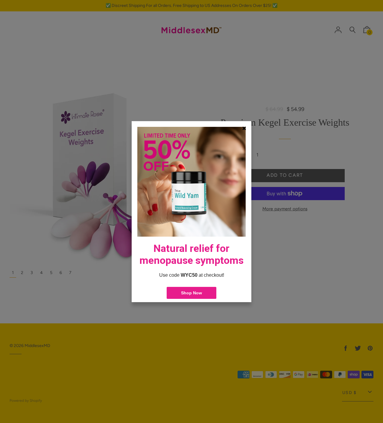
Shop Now (191, 292)
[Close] (244, 128)
